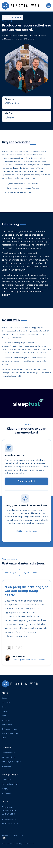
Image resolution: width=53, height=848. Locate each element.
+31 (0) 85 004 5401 (10, 823)
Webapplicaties (8, 753)
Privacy (15, 835)
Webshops (6, 766)
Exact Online (7, 780)
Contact (5, 711)
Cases (4, 698)
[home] (20, 6)
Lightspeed (6, 793)
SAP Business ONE (10, 784)
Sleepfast (7, 21)
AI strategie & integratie (11, 762)
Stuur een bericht (26, 481)
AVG (21, 835)
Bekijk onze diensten (26, 531)
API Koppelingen (9, 757)
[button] (48, 5)
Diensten (6, 702)
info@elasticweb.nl (9, 819)
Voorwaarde (6, 835)
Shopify (5, 789)
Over (4, 707)
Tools (4, 716)
